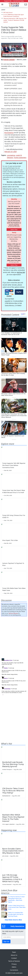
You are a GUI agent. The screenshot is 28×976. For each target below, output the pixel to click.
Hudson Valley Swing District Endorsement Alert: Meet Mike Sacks (16, 907)
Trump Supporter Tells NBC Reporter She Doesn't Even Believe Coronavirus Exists (13, 465)
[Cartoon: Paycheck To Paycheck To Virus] (14, 554)
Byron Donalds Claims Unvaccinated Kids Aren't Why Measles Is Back (12, 850)
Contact (14, 958)
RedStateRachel (6, 796)
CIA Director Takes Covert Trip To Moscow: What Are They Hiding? (13, 790)
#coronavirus (9, 133)
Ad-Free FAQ (21, 272)
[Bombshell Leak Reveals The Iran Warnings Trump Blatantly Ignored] (13, 753)
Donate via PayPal (19, 292)
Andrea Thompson (7, 769)
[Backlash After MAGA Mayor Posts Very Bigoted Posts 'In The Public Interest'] (13, 806)
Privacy (14, 964)
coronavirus (11, 155)
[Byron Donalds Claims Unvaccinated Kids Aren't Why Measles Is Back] (13, 840)
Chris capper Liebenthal (8, 824)
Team (14, 952)
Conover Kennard (6, 884)
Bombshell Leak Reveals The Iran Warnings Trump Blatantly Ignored (13, 764)
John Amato (5, 856)
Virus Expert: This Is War (10, 540)
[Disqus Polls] (14, 636)
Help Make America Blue (13, 920)
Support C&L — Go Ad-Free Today (14, 1)
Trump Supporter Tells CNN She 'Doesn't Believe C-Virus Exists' (13, 30)
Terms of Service (13, 613)
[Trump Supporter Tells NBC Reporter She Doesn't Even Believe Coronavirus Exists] (14, 454)
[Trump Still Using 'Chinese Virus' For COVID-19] (14, 506)
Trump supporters (20, 157)
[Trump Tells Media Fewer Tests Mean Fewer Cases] (14, 579)
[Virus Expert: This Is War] (14, 531)
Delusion (10, 157)
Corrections (14, 970)
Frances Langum (9, 60)
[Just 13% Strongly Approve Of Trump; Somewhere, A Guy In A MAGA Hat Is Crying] (13, 866)
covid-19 (19, 155)
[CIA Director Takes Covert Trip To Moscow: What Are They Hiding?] (13, 779)
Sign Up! (6, 941)
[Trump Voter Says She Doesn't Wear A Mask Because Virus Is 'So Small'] (14, 481)
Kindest (9, 296)
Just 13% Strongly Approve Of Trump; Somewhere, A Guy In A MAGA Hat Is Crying (12, 878)
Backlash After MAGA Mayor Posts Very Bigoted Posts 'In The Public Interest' (13, 817)
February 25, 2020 (10, 152)
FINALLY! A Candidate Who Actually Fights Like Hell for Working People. (15, 914)
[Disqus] (14, 676)
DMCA (14, 967)
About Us (14, 955)
